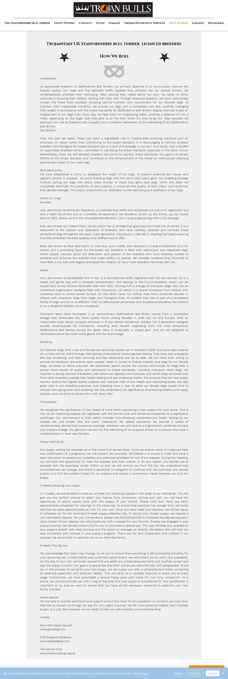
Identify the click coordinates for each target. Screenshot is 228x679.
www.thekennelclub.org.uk (57, 653)
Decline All (195, 673)
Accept (212, 673)
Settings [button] (178, 673)
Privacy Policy (141, 673)
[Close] (224, 673)
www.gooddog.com (52, 629)
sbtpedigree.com (59, 641)
